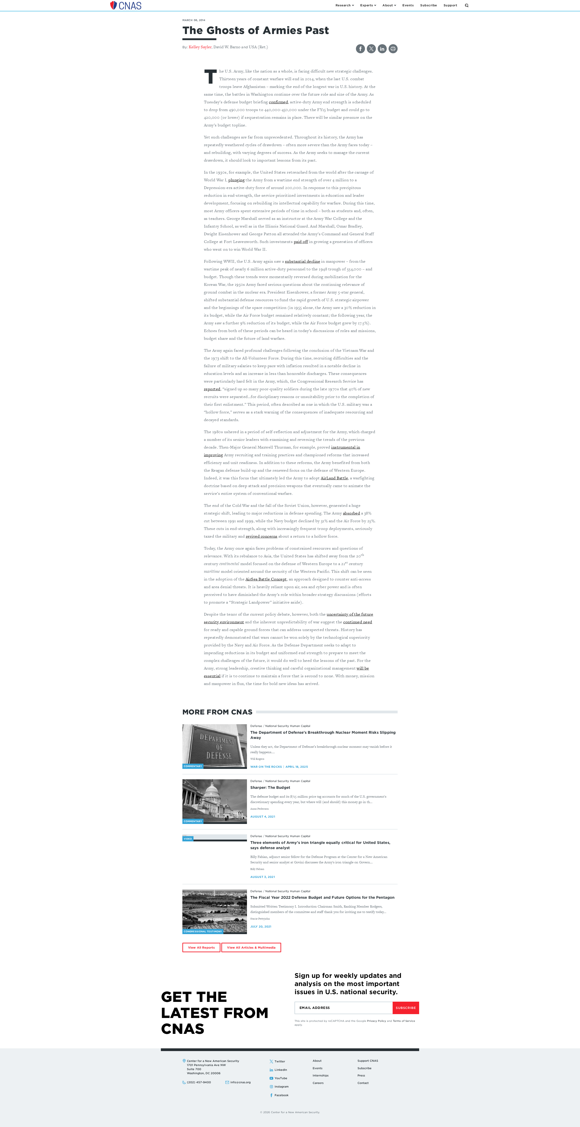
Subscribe (406, 1008)
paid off (301, 241)
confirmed (278, 102)
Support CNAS (368, 1060)
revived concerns (262, 536)
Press (361, 1075)
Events (317, 1068)
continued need (357, 622)
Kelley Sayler (200, 47)
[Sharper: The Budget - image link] (214, 800)
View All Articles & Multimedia (251, 947)
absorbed (351, 513)
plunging (236, 180)
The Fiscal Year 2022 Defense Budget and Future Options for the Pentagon (322, 897)
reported (212, 389)
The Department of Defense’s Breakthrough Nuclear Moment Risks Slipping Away (323, 735)
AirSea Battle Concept (266, 579)
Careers (318, 1083)
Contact (363, 1083)
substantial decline (302, 261)
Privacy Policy (376, 1021)
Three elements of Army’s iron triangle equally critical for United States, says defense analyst (320, 845)
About (317, 1060)
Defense (256, 726)
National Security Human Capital (287, 726)
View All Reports (201, 947)
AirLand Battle (334, 478)
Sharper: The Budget (270, 787)
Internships (321, 1075)
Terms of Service (404, 1021)
